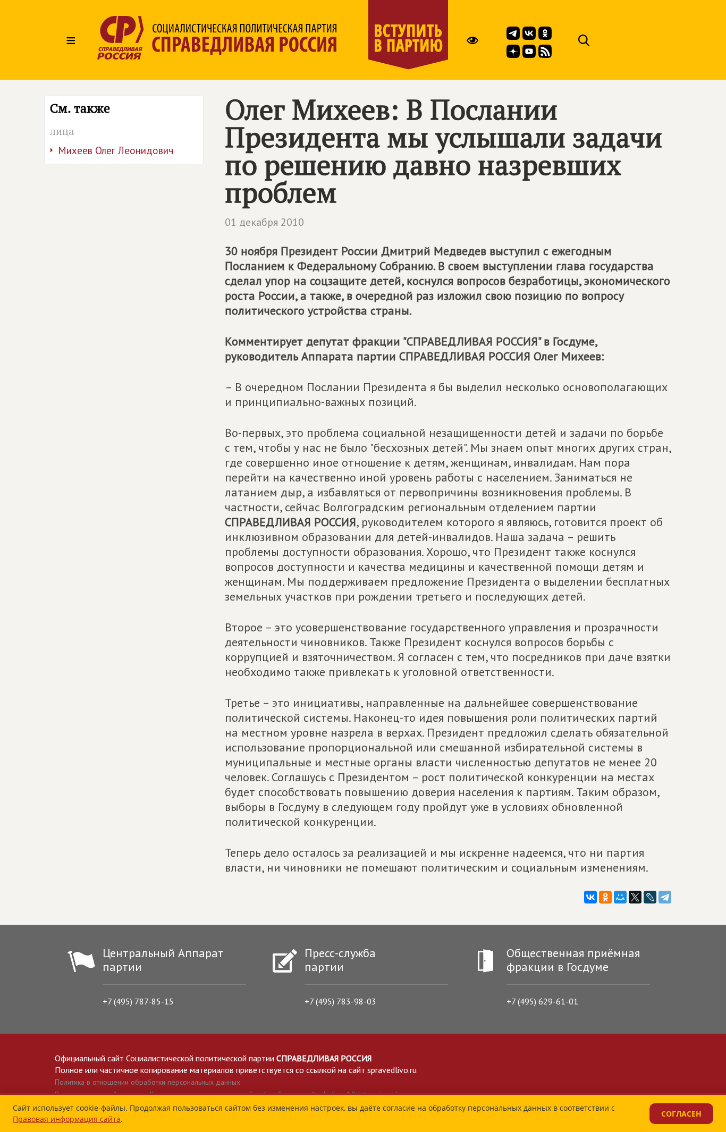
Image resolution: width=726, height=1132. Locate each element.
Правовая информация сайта (67, 1119)
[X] (635, 897)
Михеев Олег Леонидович (115, 150)
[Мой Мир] (620, 897)
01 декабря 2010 (264, 222)
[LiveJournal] (650, 897)
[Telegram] (665, 897)
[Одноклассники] (605, 897)
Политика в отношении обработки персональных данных (147, 1082)
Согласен (681, 1114)
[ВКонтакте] (590, 897)
